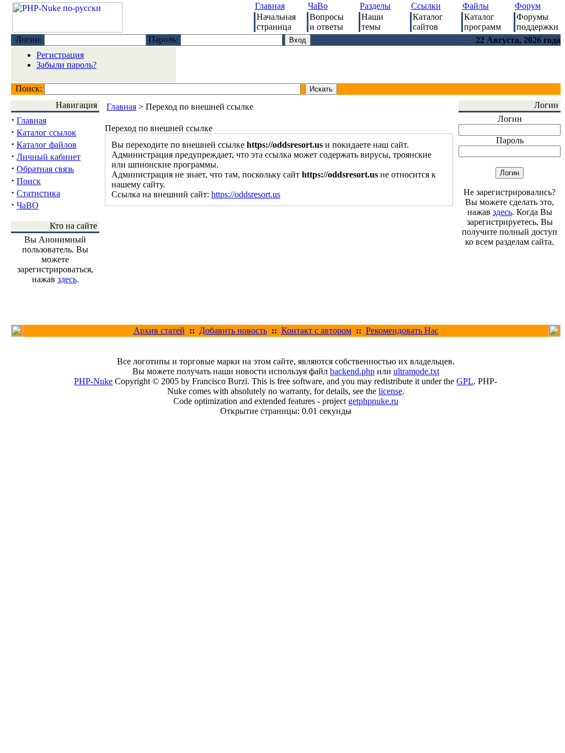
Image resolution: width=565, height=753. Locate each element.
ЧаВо (318, 5)
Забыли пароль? (66, 64)
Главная (270, 5)
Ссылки (426, 5)
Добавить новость (233, 330)
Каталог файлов (47, 144)
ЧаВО (28, 205)
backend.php (352, 371)
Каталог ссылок (46, 132)
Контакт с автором (316, 330)
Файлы (475, 5)
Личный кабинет (49, 157)
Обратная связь (45, 169)
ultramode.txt (416, 371)
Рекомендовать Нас (402, 330)
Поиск (29, 181)
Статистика (38, 193)
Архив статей (159, 330)
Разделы (375, 5)
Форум (528, 5)
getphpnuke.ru (373, 401)
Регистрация (60, 55)
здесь (67, 279)
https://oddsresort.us (245, 194)
